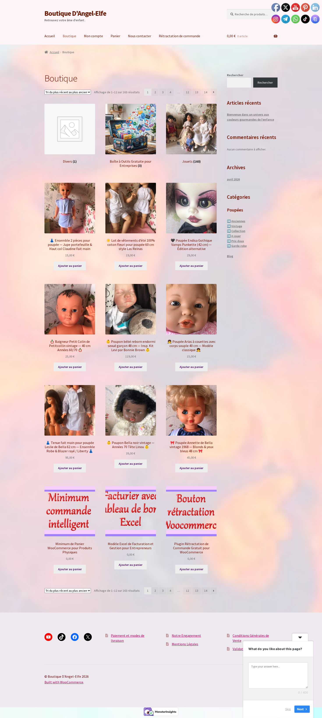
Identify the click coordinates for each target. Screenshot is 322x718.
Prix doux (237, 241)
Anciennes (238, 221)
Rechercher (235, 75)
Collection (238, 231)
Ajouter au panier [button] (70, 266)
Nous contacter (139, 36)
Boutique (69, 36)
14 (205, 92)
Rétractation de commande (179, 36)
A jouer (236, 236)
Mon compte (93, 36)
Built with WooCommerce (63, 682)
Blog (230, 256)
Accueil (49, 36)
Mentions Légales (185, 644)
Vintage (236, 226)
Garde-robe (239, 246)
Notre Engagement (186, 635)
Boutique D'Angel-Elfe (75, 13)
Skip (288, 709)
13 (196, 92)
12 (187, 92)
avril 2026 (233, 179)
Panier (115, 36)
